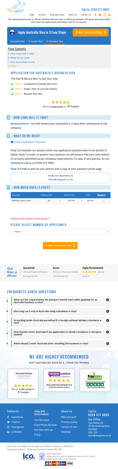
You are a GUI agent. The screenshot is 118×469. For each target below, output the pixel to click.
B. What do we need (18, 57)
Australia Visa (17, 41)
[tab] (61, 301)
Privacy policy (69, 422)
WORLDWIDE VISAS (57, 14)
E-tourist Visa (36, 41)
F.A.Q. (37, 434)
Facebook (17, 417)
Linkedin (17, 431)
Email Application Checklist (30, 142)
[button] (61, 231)
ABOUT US (73, 14)
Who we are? (68, 417)
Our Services (41, 420)
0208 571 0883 (100, 9)
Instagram (18, 427)
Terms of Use (69, 427)
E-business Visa (55, 41)
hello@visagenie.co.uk (99, 435)
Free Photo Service (45, 425)
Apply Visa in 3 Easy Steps (42, 32)
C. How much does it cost (21, 62)
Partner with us (43, 429)
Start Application (89, 32)
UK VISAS (42, 14)
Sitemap (66, 431)
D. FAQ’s (12, 66)
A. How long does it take (21, 53)
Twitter (16, 422)
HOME (32, 14)
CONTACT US (86, 14)
